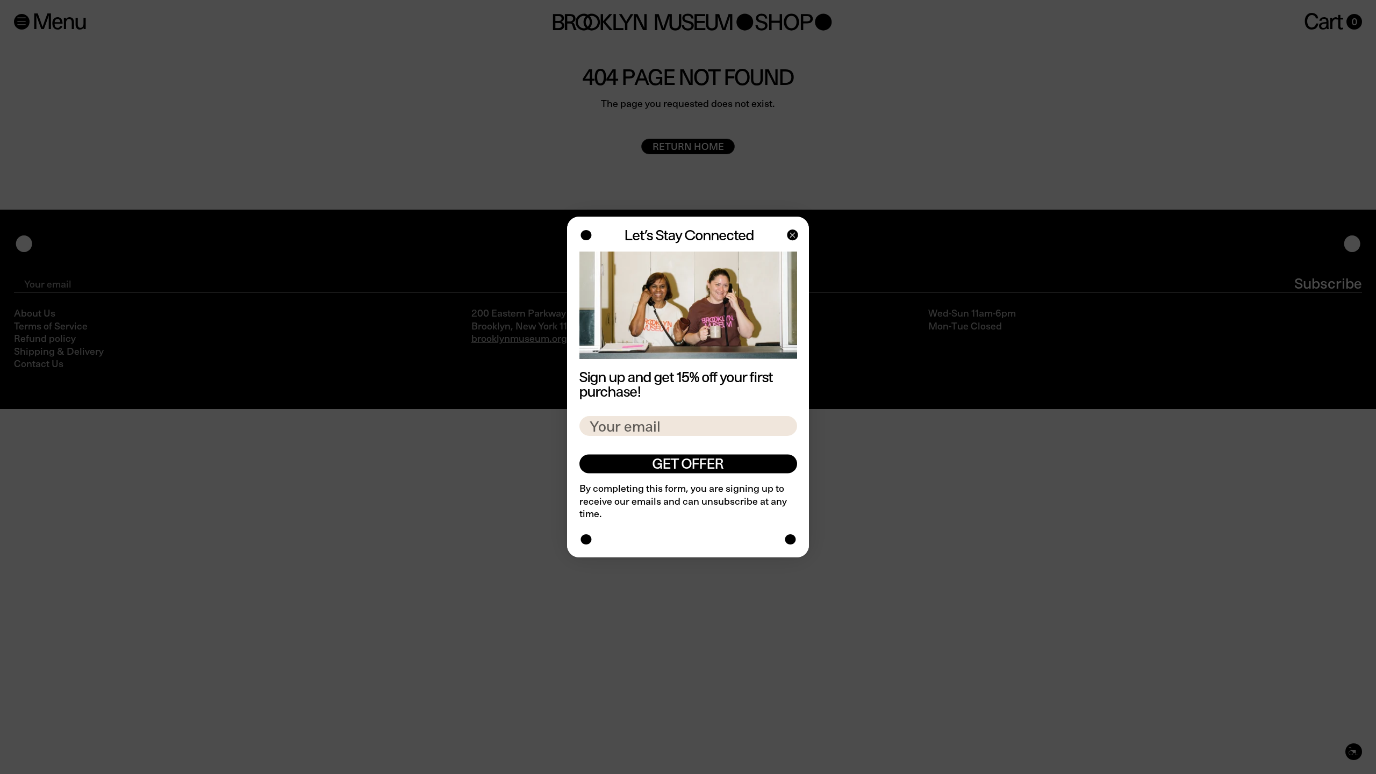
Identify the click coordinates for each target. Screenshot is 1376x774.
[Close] (791, 236)
